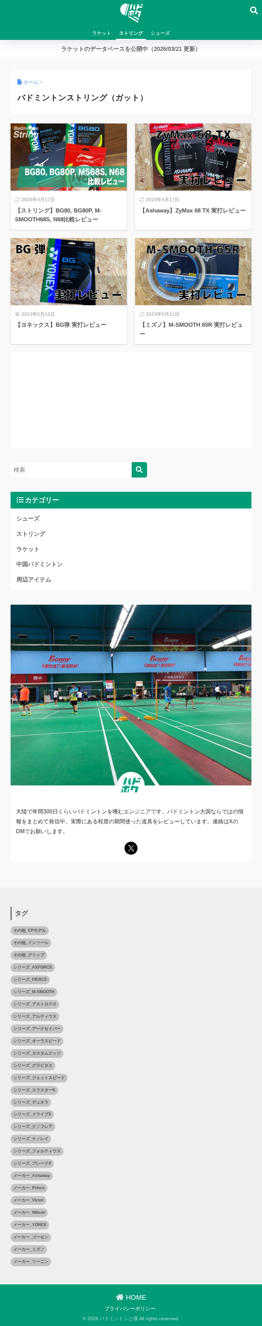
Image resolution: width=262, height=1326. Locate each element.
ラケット (101, 33)
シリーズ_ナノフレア (33, 1126)
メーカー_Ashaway (31, 1175)
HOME (135, 1297)
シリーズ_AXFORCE (32, 967)
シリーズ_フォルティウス (37, 1151)
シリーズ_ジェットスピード (39, 1077)
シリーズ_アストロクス (35, 1004)
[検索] (139, 469)
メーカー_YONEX (29, 1224)
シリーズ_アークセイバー (37, 1028)
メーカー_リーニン (30, 1261)
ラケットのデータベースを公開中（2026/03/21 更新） (131, 49)
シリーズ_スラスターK (34, 1090)
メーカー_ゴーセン (30, 1237)
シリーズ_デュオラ (30, 1102)
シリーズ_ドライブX (32, 1114)
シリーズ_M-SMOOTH (34, 991)
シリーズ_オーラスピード (37, 1040)
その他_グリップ (28, 955)
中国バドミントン (39, 564)
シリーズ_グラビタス (33, 1065)
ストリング (131, 33)
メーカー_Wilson (29, 1212)
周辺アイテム (33, 579)
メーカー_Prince (29, 1187)
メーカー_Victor (28, 1200)
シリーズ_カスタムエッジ (37, 1053)
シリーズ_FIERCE (30, 979)
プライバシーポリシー (130, 1308)
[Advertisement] (131, 400)
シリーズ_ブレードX (32, 1163)
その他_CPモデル (29, 930)
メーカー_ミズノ (28, 1249)
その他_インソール (30, 942)
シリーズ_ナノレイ (30, 1138)
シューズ (160, 33)
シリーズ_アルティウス (35, 1016)
